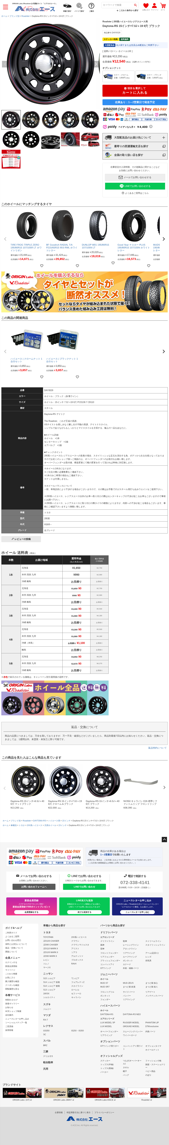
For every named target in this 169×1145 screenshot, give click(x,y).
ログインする (11, 962)
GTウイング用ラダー (109, 1046)
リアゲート (150, 992)
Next (96, 64)
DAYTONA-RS (39, 821)
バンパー (127, 996)
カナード (127, 964)
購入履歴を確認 (12, 981)
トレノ (46, 964)
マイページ (10, 970)
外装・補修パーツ (131, 968)
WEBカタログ (11, 1000)
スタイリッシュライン (155, 945)
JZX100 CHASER (51, 941)
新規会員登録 (11, 966)
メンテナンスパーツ (154, 996)
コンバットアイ (107, 964)
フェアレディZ (77, 982)
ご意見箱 (9, 1026)
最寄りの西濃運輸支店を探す (131, 146)
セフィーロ (76, 993)
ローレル (75, 990)
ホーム (4, 16)
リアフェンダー (107, 957)
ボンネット (128, 960)
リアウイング (129, 953)
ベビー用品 (150, 1071)
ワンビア (75, 978)
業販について (11, 952)
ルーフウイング (130, 957)
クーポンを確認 (12, 985)
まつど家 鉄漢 (129, 987)
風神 (102, 945)
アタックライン (130, 949)
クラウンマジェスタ (80, 945)
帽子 (125, 1071)
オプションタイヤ (153, 1046)
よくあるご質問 (12, 936)
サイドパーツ (129, 992)
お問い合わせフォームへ (34, 886)
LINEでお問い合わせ (84, 886)
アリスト (75, 948)
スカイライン (77, 986)
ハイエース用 (54, 821)
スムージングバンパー (133, 1031)
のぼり (148, 1075)
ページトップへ (164, 839)
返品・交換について (14, 948)
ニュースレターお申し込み (17, 1019)
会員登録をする (31, 912)
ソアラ (74, 952)
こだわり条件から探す (128, 10)
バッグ (126, 1075)
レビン (46, 960)
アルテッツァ (77, 956)
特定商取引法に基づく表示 (78, 1112)
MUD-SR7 (105, 987)
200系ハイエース (34, 825)
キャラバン (76, 997)
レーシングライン (131, 945)
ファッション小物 (153, 1061)
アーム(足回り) (152, 953)
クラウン (75, 941)
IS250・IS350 (77, 1031)
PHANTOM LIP (152, 1022)
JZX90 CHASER (50, 945)
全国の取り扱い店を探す (128, 155)
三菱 (45, 1051)
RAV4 (73, 964)
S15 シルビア (49, 978)
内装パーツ (150, 1031)
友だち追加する (84, 912)
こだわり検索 (11, 974)
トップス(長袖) (107, 1068)
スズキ (47, 1004)
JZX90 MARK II (50, 956)
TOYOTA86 (48, 937)
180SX (46, 993)
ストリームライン (153, 941)
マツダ (47, 1015)
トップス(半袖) (107, 1064)
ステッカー (105, 1061)
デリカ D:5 (48, 1056)
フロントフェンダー (109, 953)
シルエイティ (49, 997)
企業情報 (59, 1112)
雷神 (102, 949)
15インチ (66, 821)
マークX (47, 967)
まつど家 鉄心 (151, 983)
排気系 (148, 960)
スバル (47, 1040)
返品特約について (157, 748)
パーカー (104, 1072)
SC (44, 1034)
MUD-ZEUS (128, 983)
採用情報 (9, 1030)
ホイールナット (152, 1050)
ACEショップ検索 (13, 1011)
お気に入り (10, 977)
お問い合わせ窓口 (13, 940)
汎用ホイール (50, 825)
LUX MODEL (106, 1026)
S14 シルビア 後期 (51, 986)
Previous (5, 64)
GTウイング (105, 968)
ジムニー (47, 1009)
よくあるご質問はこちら (137, 193)
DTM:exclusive (152, 1026)
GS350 (46, 1031)
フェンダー (105, 999)
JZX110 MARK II (50, 948)
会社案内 (9, 1015)
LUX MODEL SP (107, 1022)
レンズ (148, 957)
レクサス (48, 1026)
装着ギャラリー (12, 1003)
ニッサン (48, 973)
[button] (5, 239)
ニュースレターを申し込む (137, 912)
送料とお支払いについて (16, 944)
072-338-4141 (135, 882)
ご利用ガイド (11, 933)
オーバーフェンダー (109, 1031)
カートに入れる (135, 91)
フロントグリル (107, 992)
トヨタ (22, 825)
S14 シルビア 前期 (51, 982)
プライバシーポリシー (104, 1112)
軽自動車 (48, 1062)
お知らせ (9, 1007)
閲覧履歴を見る (12, 989)
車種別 (14, 825)
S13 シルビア (49, 990)
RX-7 (45, 1020)
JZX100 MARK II (50, 952)
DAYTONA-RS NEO (132, 1014)
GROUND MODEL (131, 1026)
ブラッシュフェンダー (110, 960)
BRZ (45, 1045)
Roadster (25, 16)
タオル (126, 1067)
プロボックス (77, 960)
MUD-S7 (104, 983)
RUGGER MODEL (131, 1022)
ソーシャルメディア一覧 (16, 1022)
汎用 (45, 1068)
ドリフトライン (107, 941)
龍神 (125, 941)
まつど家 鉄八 (151, 987)
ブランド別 (14, 16)
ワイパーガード (130, 1035)
